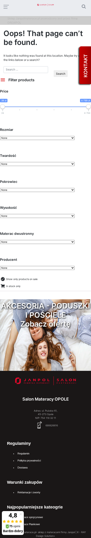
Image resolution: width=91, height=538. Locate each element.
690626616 (51, 425)
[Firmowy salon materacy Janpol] (45, 381)
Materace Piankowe (29, 524)
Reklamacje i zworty (29, 492)
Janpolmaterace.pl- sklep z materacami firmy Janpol (45, 532)
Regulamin (23, 453)
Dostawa (23, 467)
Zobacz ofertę (45, 323)
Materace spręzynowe (30, 517)
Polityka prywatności (29, 460)
